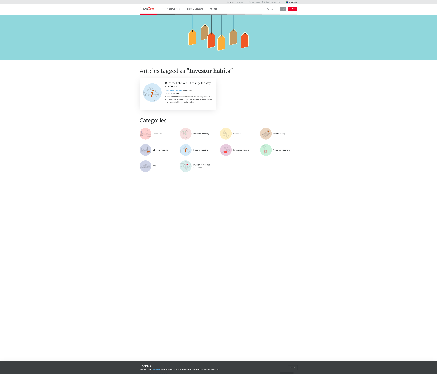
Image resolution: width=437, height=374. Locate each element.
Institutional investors (269, 2)
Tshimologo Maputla (174, 90)
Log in (283, 9)
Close (293, 368)
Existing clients (241, 2)
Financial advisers (254, 2)
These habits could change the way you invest (188, 84)
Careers (280, 2)
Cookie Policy (156, 369)
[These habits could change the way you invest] (152, 92)
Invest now (292, 9)
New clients (230, 2)
